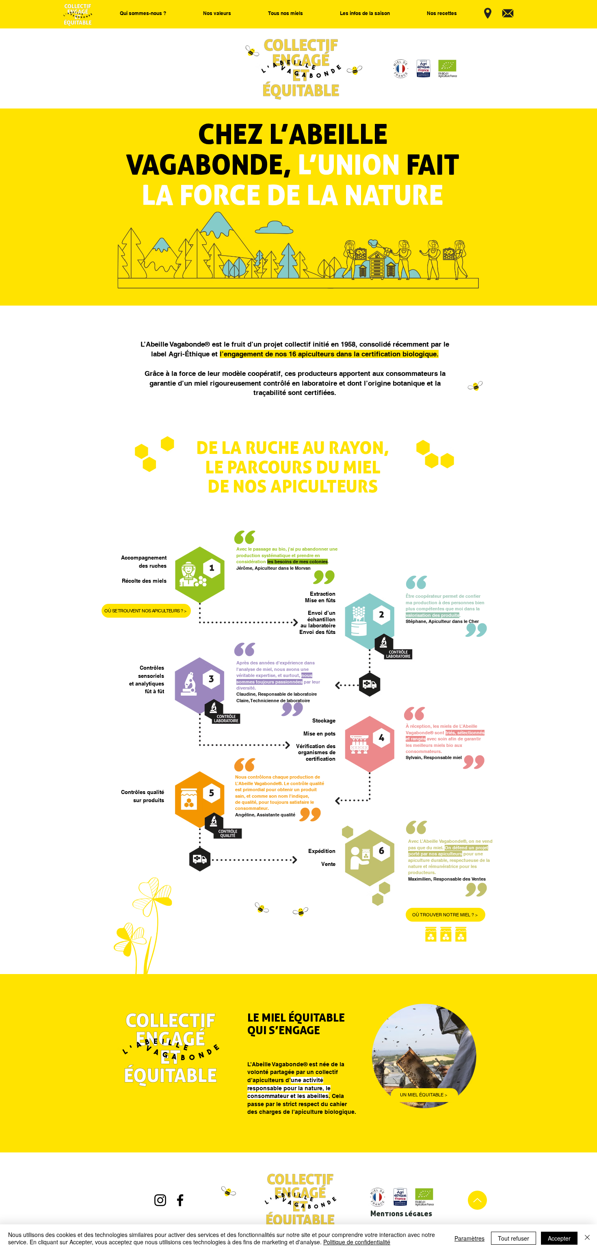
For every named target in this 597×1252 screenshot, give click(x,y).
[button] (143, 13)
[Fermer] (587, 1238)
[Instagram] (160, 1200)
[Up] (477, 1200)
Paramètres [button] (469, 1238)
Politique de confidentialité (356, 1242)
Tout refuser (513, 1238)
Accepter (559, 1238)
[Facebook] (180, 1200)
